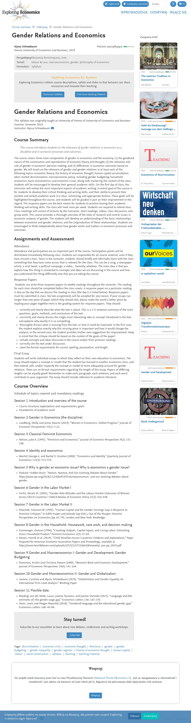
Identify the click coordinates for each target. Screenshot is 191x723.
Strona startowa (21, 27)
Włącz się (178, 12)
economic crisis (52, 646)
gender (108, 646)
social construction (37, 654)
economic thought (75, 646)
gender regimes (63, 650)
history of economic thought (93, 650)
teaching (70, 654)
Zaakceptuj (150, 716)
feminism (95, 646)
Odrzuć (134, 716)
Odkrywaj (158, 12)
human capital (121, 650)
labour (19, 654)
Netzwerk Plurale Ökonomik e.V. (112, 678)
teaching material (89, 654)
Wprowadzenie (134, 12)
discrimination (30, 646)
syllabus (56, 654)
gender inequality (40, 650)
